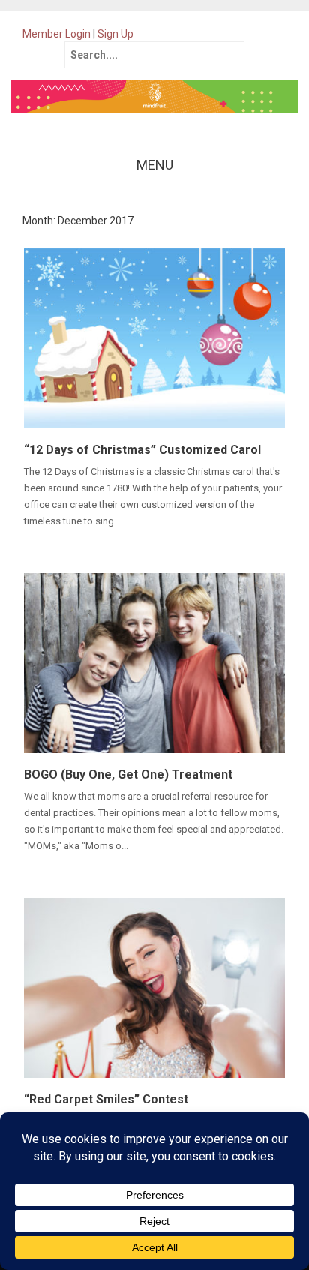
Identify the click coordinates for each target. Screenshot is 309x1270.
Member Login (56, 34)
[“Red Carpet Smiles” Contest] (154, 987)
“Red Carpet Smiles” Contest (106, 1099)
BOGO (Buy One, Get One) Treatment (128, 774)
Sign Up (116, 34)
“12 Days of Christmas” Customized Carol (142, 450)
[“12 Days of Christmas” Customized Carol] (154, 338)
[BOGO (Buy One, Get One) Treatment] (154, 662)
